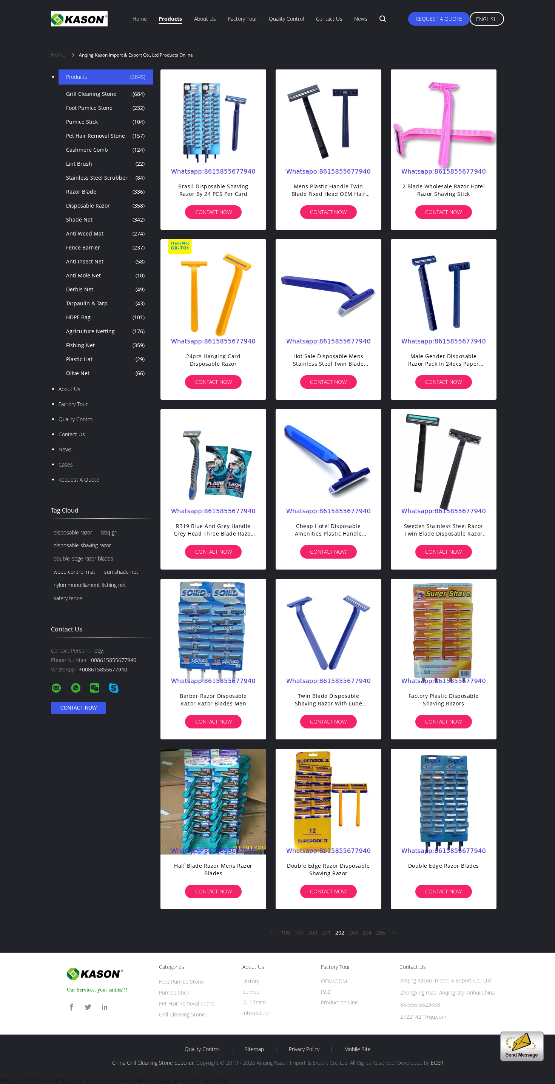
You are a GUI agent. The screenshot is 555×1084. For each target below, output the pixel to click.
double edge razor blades (83, 558)
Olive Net (105, 373)
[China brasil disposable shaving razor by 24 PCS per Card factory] (213, 122)
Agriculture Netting (105, 331)
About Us (205, 18)
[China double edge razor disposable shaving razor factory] (328, 802)
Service (250, 991)
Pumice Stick (105, 121)
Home (140, 18)
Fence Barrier (105, 247)
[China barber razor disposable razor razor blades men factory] (213, 632)
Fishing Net (105, 345)
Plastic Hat (105, 359)
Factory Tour (242, 18)
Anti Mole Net (105, 275)
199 (299, 932)
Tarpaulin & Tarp (105, 303)
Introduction (256, 1012)
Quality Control (286, 18)
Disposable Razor (105, 205)
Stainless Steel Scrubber (105, 177)
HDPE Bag (105, 317)
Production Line (339, 1002)
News (360, 18)
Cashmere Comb (105, 149)
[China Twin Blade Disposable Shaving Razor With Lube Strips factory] (328, 632)
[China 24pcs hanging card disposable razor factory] (213, 292)
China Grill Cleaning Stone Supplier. (154, 1062)
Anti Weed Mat (105, 233)
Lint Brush (105, 163)
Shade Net (105, 219)
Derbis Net (105, 289)
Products (170, 18)
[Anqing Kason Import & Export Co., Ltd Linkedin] (104, 1007)
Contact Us (329, 18)
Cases (66, 464)
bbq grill (110, 532)
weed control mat (74, 571)
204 (367, 932)
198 (285, 932)
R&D (326, 991)
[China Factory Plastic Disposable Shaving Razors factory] (443, 632)
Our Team (254, 1002)
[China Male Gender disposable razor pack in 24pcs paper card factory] (443, 292)
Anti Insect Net (105, 261)
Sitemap (254, 1049)
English (487, 19)
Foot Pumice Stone (105, 107)
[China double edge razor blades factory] (443, 802)
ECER (437, 1062)
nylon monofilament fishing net (90, 584)
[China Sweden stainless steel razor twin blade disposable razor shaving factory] (443, 462)
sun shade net (121, 571)
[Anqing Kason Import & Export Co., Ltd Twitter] (87, 1007)
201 (326, 932)
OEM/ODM (334, 981)
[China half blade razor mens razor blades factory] (213, 802)
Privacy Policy (304, 1049)
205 (380, 932)
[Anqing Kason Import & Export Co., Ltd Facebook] (71, 1007)
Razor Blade (105, 191)
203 (353, 932)
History (250, 981)
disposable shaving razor (82, 545)
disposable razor (73, 532)
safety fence (68, 598)
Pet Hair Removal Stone (105, 135)
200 (312, 932)
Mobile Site (357, 1049)
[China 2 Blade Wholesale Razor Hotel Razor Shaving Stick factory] (443, 122)
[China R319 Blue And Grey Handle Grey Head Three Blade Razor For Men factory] (213, 462)
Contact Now (213, 212)
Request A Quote (439, 18)
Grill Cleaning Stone (105, 93)
